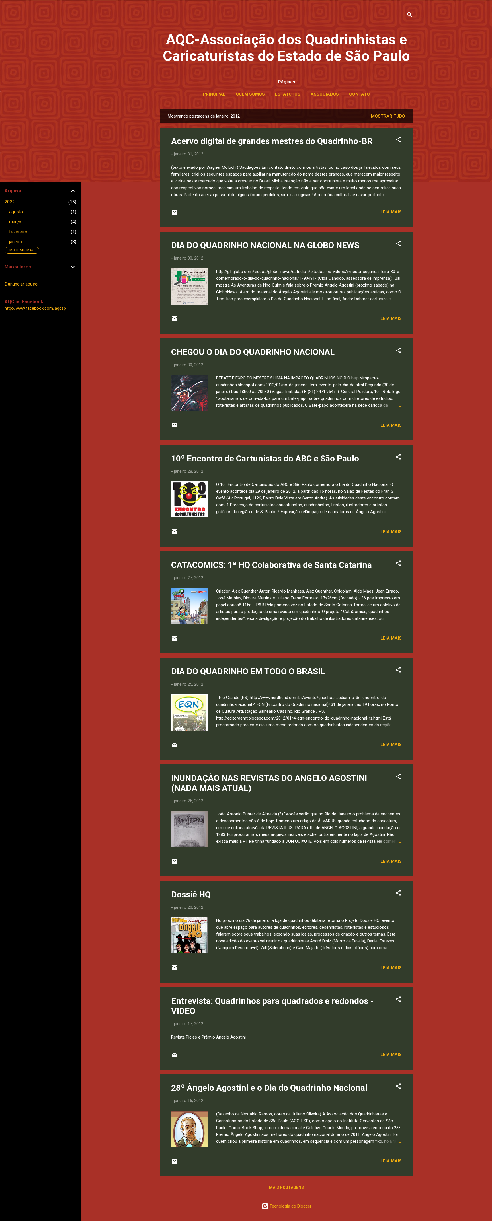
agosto (16, 212)
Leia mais (391, 212)
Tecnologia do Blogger (289, 1206)
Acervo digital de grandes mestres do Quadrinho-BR (271, 141)
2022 (10, 202)
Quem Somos (250, 94)
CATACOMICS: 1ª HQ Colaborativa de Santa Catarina (271, 565)
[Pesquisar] (409, 15)
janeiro (15, 241)
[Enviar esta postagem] (174, 214)
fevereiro (18, 232)
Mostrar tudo (388, 116)
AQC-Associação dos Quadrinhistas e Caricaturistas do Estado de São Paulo (286, 47)
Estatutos (287, 94)
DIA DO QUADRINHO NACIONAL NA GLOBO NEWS (265, 245)
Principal (214, 94)
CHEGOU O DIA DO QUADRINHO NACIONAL (253, 352)
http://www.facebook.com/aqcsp (35, 308)
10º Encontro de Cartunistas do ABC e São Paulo (265, 458)
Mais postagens (286, 1187)
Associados (325, 94)
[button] (398, 140)
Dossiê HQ (191, 894)
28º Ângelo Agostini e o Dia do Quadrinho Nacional (269, 1088)
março (15, 222)
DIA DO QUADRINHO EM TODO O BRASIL (248, 671)
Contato (359, 94)
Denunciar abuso (21, 284)
